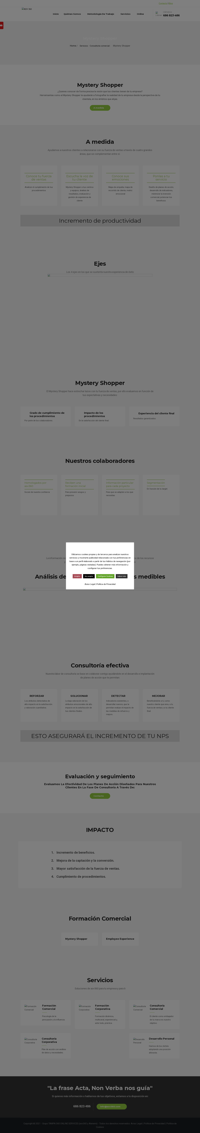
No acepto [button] (89, 576)
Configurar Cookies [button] (105, 576)
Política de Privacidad (106, 584)
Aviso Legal (90, 584)
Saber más (121, 576)
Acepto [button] (77, 576)
